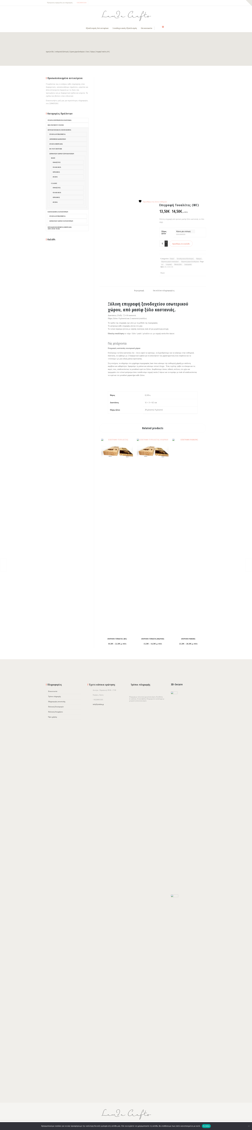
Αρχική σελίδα (49, 51)
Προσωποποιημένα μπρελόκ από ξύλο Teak (60, 228)
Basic (53, 158)
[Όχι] (248, 1126)
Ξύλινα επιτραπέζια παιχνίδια (59, 120)
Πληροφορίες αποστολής (56, 702)
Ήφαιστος (57, 162)
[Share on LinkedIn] (177, 273)
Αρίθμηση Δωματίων (57, 139)
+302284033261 (81, 2)
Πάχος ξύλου (163, 232)
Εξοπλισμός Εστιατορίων (97, 28)
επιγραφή (169, 264)
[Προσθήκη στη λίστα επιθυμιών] (124, 644)
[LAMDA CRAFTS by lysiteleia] (126, 15)
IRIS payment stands (56, 125)
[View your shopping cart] (161, 28)
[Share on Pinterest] (174, 273)
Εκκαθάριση (180, 234)
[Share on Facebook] (167, 273)
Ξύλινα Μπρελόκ (56, 144)
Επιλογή (112, 644)
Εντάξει (206, 1126)
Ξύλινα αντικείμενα (57, 134)
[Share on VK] (180, 273)
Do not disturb (55, 149)
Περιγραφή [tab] (139, 290)
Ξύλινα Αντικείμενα (57, 216)
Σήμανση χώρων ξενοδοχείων (77, 51)
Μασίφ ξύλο (178, 264)
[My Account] (157, 28)
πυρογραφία (188, 264)
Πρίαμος (92, 51)
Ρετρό (55, 177)
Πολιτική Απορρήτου (55, 712)
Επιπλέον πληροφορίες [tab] (164, 290)
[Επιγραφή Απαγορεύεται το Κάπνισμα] (3, 565)
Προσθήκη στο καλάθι (181, 244)
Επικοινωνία (146, 28)
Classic (87, 51)
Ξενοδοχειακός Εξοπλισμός (124, 28)
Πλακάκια (57, 167)
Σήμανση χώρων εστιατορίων (169, 261)
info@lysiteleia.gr (98, 704)
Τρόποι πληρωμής (54, 696)
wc (162, 264)
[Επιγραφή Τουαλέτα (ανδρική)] (248, 565)
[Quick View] (119, 644)
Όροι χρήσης (52, 717)
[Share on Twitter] (170, 273)
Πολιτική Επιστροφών (56, 707)
